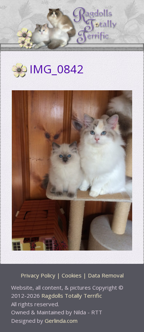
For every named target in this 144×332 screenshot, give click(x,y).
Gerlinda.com (61, 320)
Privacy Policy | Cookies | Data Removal (72, 275)
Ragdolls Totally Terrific (71, 295)
